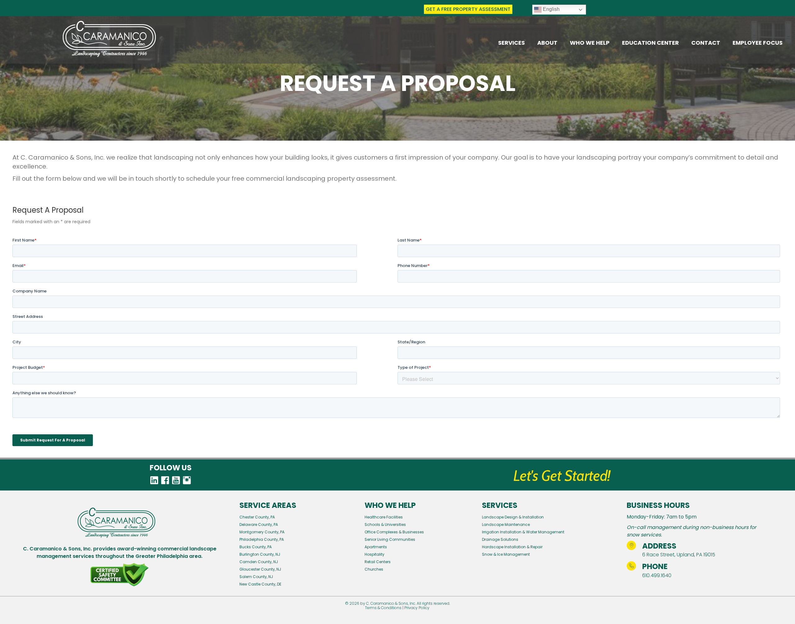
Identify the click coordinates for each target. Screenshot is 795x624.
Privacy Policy (416, 607)
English (551, 9)
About (547, 43)
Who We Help (590, 43)
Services (511, 43)
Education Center (650, 43)
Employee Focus (758, 43)
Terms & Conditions (383, 607)
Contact (705, 43)
